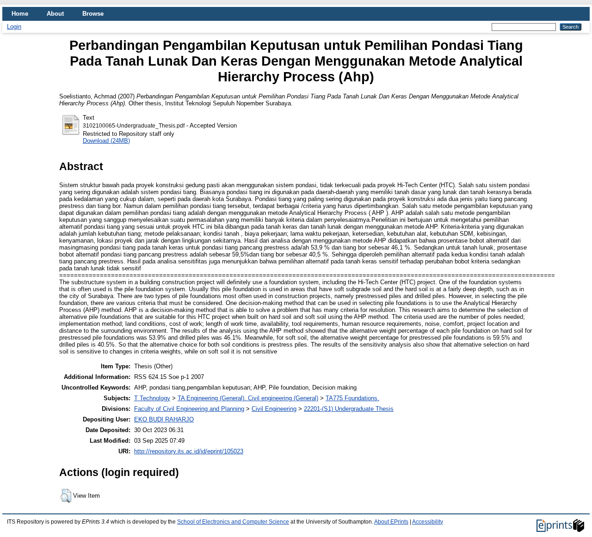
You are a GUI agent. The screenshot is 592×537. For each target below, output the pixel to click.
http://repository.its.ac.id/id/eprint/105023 (188, 451)
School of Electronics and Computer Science (233, 522)
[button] (66, 496)
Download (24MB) (106, 140)
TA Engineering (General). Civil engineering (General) (248, 398)
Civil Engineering (274, 408)
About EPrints (391, 522)
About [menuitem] (55, 13)
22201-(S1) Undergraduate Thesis (349, 408)
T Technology (152, 398)
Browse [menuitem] (93, 13)
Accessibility (427, 522)
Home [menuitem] (20, 13)
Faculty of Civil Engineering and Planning (189, 408)
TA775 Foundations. (352, 398)
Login (14, 26)
